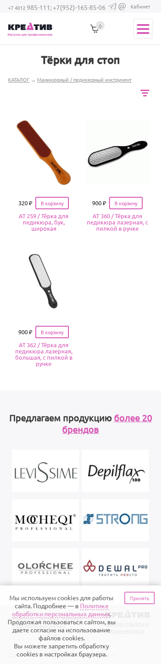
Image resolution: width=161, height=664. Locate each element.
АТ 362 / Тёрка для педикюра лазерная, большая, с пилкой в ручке (43, 354)
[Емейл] (122, 8)
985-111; (30, 7)
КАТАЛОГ (19, 79)
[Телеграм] (112, 7)
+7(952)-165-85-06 (79, 7)
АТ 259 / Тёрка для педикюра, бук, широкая (43, 222)
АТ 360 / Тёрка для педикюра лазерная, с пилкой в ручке (117, 222)
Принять (139, 598)
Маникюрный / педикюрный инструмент (84, 79)
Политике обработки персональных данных (61, 610)
